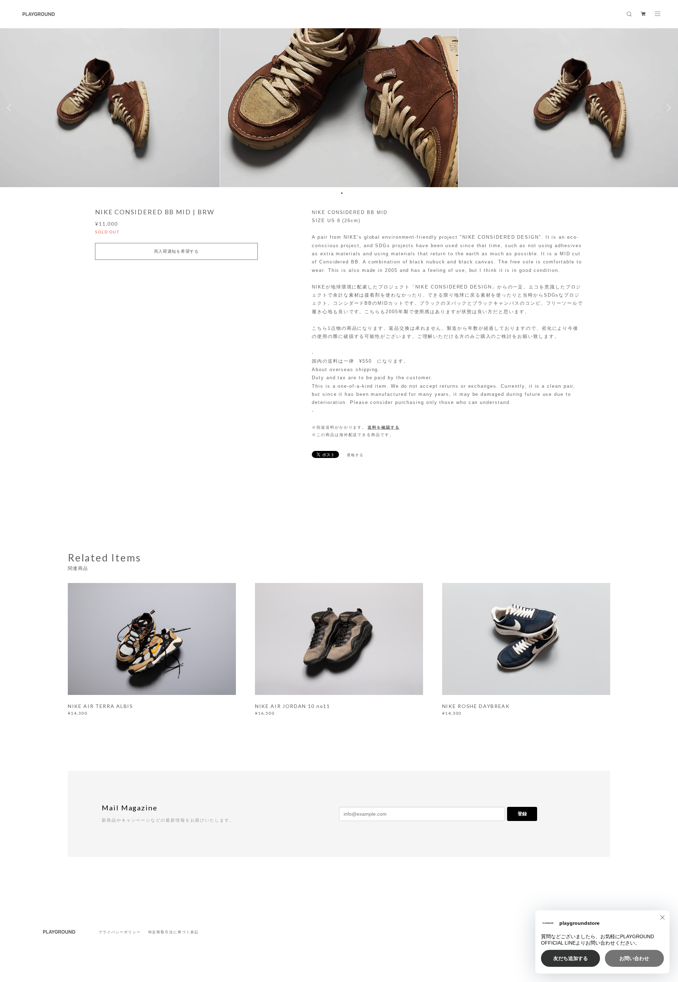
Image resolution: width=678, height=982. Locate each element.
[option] (339, 107)
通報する (355, 455)
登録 (522, 813)
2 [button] (342, 193)
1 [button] (337, 193)
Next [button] (667, 107)
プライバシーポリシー (120, 932)
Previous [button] (10, 107)
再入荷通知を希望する (176, 251)
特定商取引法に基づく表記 (173, 932)
